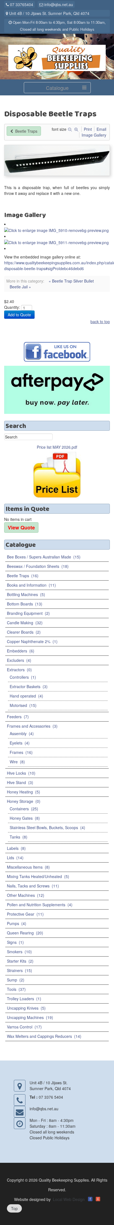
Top (14, 1208)
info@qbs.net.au (58, 4)
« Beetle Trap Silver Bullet (71, 281)
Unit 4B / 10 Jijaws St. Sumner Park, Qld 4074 (48, 13)
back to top (100, 321)
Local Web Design (69, 1199)
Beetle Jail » (20, 286)
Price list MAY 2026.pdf (57, 447)
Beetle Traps (25, 131)
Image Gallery (94, 135)
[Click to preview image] (57, 160)
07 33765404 (21, 4)
